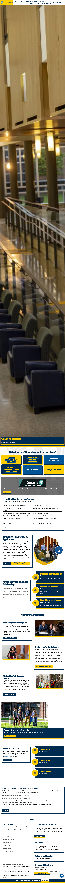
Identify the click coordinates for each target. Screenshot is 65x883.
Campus (31, 3)
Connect (47, 3)
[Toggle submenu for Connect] (50, 3)
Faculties (28, 1)
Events (48, 1)
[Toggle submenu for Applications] (38, 1)
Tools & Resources (39, 3)
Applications (34, 1)
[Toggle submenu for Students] (45, 1)
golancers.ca (8, 756)
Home (16, 1)
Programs (21, 1)
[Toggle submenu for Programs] (24, 1)
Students (42, 1)
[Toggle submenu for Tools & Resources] (44, 3)
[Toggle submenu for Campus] (34, 3)
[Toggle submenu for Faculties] (30, 1)
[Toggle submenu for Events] (50, 1)
